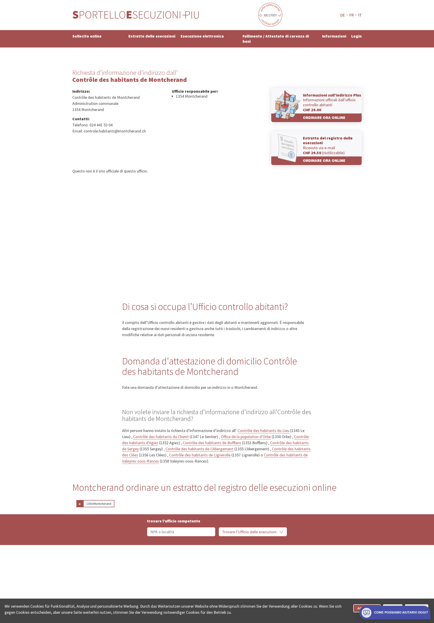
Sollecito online (86, 36)
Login (356, 36)
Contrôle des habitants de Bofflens (212, 442)
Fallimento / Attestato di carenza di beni (276, 38)
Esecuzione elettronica (202, 36)
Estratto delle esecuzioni (151, 36)
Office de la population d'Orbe (246, 436)
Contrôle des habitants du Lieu (263, 430)
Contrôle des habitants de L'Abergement (199, 448)
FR (351, 15)
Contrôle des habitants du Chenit (161, 436)
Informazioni (334, 36)
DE (342, 15)
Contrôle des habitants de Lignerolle (200, 455)
